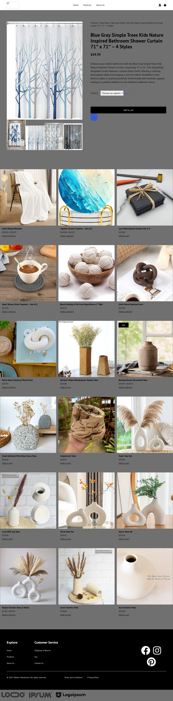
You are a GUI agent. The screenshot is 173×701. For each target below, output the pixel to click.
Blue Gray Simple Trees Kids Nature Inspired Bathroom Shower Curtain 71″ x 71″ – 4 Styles (127, 41)
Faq (35, 657)
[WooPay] (94, 117)
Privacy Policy (93, 677)
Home (76, 5)
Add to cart (128, 110)
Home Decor (105, 23)
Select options (9, 236)
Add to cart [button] (124, 236)
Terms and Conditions (73, 677)
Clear (126, 93)
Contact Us (38, 663)
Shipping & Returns (42, 650)
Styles (94, 93)
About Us (100, 5)
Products (87, 5)
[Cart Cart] (165, 5)
